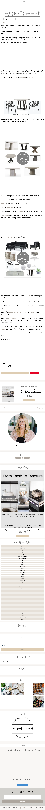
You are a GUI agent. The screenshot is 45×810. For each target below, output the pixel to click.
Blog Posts (3, 22)
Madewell (22, 576)
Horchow (22, 568)
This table (3, 196)
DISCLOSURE (22, 807)
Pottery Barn (22, 592)
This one (3, 200)
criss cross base (8, 237)
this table (22, 77)
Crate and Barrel (22, 558)
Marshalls (22, 578)
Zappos (22, 619)
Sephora (22, 596)
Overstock (22, 590)
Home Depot (22, 566)
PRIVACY (27, 807)
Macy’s (22, 574)
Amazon (22, 546)
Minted (22, 582)
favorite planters (12, 318)
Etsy (22, 562)
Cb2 (22, 552)
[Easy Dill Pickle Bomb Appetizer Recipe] (38, 702)
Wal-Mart (22, 611)
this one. (21, 211)
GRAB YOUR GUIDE (28, 399)
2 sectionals (9, 302)
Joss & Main (22, 570)
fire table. (28, 296)
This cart (3, 329)
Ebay (22, 560)
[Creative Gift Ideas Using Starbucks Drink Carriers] (6, 689)
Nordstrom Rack (22, 586)
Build (22, 550)
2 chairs (18, 302)
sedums (32, 312)
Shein (22, 600)
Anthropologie (22, 548)
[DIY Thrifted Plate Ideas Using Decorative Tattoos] (18, 689)
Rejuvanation (22, 594)
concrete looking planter (15, 312)
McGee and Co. (22, 580)
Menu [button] (23, 1)
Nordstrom (22, 584)
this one (7, 215)
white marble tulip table (28, 306)
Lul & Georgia (22, 572)
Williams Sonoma (22, 617)
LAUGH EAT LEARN (22, 808)
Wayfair (22, 613)
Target (22, 605)
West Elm (22, 615)
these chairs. (32, 77)
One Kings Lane (22, 588)
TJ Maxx (22, 609)
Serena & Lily (22, 598)
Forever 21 (22, 564)
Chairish (22, 554)
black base (10, 207)
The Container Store (22, 607)
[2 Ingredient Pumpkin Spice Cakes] (38, 689)
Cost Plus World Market (22, 556)
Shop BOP (22, 602)
